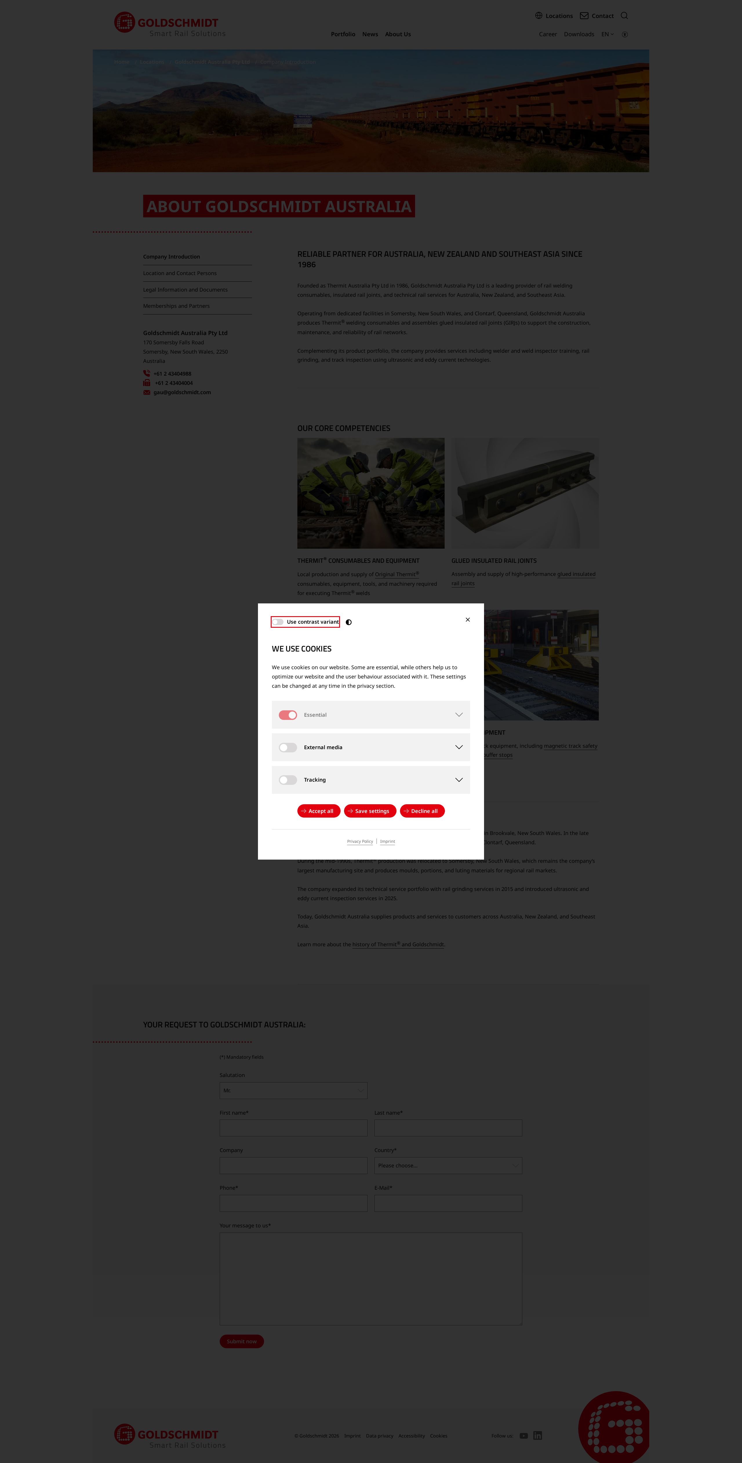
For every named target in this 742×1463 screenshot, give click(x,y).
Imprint (387, 841)
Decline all (424, 810)
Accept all (321, 810)
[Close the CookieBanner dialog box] (468, 620)
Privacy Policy (360, 841)
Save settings (372, 810)
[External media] (456, 747)
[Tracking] (456, 780)
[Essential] (456, 715)
